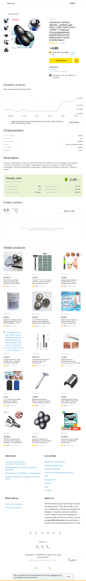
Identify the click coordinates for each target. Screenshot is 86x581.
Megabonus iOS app (52, 469)
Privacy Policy (51, 560)
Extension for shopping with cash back (59, 472)
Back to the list (13, 14)
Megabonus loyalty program (55, 462)
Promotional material (13, 508)
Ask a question (50, 480)
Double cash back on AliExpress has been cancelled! (21, 469)
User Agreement (35, 560)
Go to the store (61, 60)
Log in (72, 3)
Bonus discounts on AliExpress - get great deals (23, 473)
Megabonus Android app (54, 465)
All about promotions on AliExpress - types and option (22, 478)
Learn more (73, 53)
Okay (68, 576)
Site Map (48, 490)
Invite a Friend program (13, 504)
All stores (48, 483)
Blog (46, 487)
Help (46, 476)
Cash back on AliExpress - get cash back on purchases (15, 463)
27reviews (52, 69)
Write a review (69, 211)
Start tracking (74, 122)
